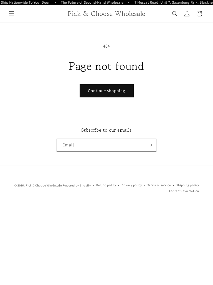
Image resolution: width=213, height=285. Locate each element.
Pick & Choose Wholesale (44, 185)
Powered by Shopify (76, 185)
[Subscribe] (150, 145)
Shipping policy (187, 185)
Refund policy (106, 185)
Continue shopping (106, 90)
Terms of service (159, 185)
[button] (12, 14)
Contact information (184, 191)
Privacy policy (131, 185)
